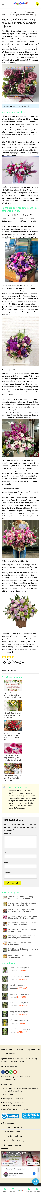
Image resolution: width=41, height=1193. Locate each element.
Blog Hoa (14, 12)
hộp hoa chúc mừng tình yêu (21, 585)
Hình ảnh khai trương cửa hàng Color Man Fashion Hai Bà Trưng (22, 923)
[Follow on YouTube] (15, 1072)
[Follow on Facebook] (3, 1072)
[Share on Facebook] (7, 662)
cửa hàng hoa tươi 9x (20, 644)
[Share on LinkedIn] (22, 662)
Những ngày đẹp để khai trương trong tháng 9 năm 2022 (22, 943)
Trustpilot (26, 1109)
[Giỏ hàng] (37, 4)
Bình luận (8, 833)
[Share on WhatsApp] (3, 662)
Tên (6, 852)
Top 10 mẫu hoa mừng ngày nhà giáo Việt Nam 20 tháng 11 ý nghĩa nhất (21, 897)
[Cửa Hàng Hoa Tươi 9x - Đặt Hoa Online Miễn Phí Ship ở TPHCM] (20, 4)
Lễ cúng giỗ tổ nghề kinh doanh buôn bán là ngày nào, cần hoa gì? (21, 937)
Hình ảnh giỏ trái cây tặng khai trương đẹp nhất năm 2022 (22, 956)
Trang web (8, 872)
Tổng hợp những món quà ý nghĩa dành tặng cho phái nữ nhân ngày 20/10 (22, 917)
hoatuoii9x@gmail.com (16, 808)
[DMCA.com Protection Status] (31, 1115)
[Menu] (3, 3)
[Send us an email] (7, 1072)
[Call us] (11, 1072)
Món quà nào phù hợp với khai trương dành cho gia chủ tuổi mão (22, 904)
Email (7, 862)
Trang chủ (5, 12)
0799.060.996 (18, 805)
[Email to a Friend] (14, 662)
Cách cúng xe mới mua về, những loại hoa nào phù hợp (22, 930)
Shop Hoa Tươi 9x (17, 1098)
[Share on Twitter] (10, 662)
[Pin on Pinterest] (18, 662)
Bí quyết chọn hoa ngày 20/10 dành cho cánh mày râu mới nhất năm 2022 (22, 910)
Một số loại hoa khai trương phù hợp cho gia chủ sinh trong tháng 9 (23, 950)
